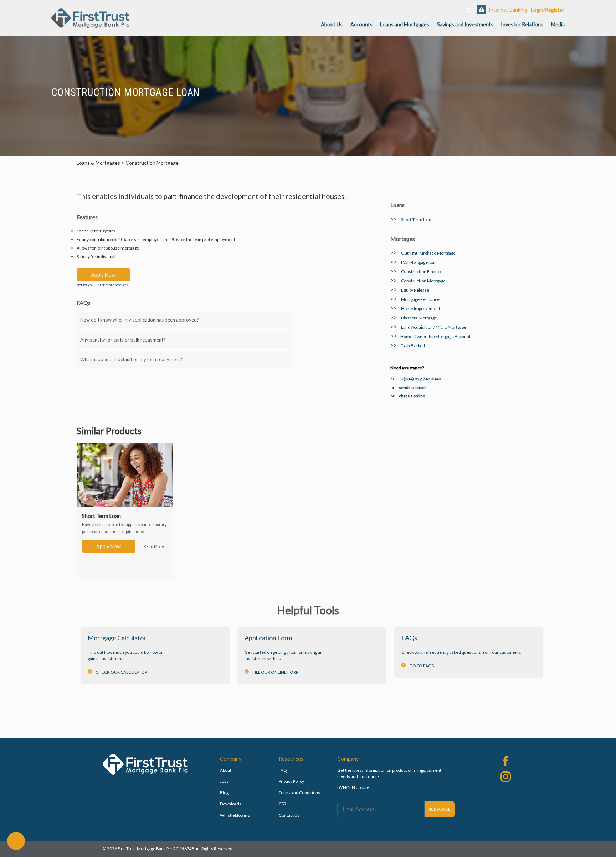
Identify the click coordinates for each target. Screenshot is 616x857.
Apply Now (103, 275)
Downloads (230, 803)
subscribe (440, 809)
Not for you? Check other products (102, 285)
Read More (154, 546)
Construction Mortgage (418, 280)
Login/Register (548, 10)
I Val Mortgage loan (413, 262)
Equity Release (409, 290)
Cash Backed (407, 345)
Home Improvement (415, 308)
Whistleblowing (235, 815)
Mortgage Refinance (415, 299)
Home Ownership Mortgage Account (430, 336)
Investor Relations (522, 24)
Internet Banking (508, 10)
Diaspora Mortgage (413, 317)
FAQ (283, 770)
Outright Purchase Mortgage (423, 253)
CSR (282, 803)
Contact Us (289, 815)
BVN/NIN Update (353, 787)
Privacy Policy (291, 781)
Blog (224, 792)
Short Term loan (410, 219)
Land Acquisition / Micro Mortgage (428, 327)
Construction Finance (416, 271)
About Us (332, 24)
